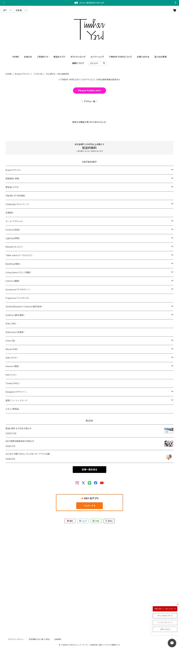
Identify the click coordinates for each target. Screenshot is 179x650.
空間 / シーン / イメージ (16, 400)
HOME (15, 57)
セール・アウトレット (14, 221)
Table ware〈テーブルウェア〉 (19, 255)
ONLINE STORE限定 (15, 195)
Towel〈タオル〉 (13, 383)
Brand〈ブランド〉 (22, 74)
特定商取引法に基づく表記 (39, 639)
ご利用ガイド (43, 57)
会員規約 (57, 639)
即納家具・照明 (12, 178)
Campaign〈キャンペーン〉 (17, 204)
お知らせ (28, 57)
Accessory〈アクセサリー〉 (18, 289)
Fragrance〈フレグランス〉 (17, 298)
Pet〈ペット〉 (11, 375)
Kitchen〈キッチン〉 (14, 247)
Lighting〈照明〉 (13, 238)
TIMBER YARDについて (120, 57)
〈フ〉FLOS (38, 74)
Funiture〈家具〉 (13, 230)
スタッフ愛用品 (12, 409)
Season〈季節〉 (13, 366)
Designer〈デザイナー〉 (16, 392)
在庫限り (10, 212)
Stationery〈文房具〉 (15, 332)
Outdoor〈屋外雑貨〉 (15, 315)
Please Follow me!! (89, 90)
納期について (78, 63)
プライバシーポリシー (16, 639)
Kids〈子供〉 (11, 323)
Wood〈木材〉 (12, 349)
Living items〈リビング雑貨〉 (18, 272)
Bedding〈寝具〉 (13, 264)
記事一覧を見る (89, 469)
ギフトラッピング (77, 57)
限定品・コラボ (12, 187)
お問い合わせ (143, 57)
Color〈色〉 (10, 340)
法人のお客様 (160, 57)
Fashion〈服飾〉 (13, 281)
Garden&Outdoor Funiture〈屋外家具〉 (24, 306)
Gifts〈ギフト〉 (12, 358)
